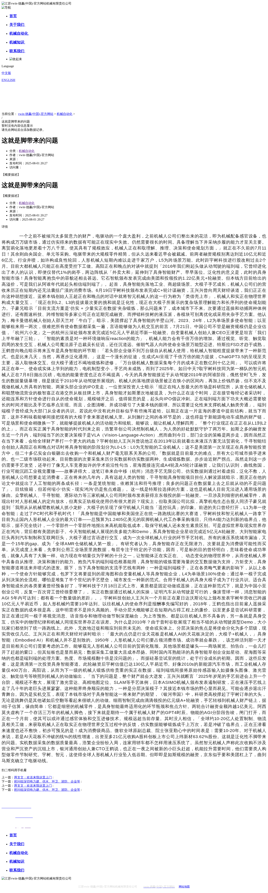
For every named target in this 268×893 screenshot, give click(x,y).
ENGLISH (8, 80)
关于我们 (17, 25)
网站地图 (184, 886)
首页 (13, 16)
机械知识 (17, 42)
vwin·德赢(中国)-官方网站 (35, 114)
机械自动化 (19, 33)
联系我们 (17, 51)
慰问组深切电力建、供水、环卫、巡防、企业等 (47, 781)
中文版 (6, 73)
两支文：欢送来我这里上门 (33, 777)
